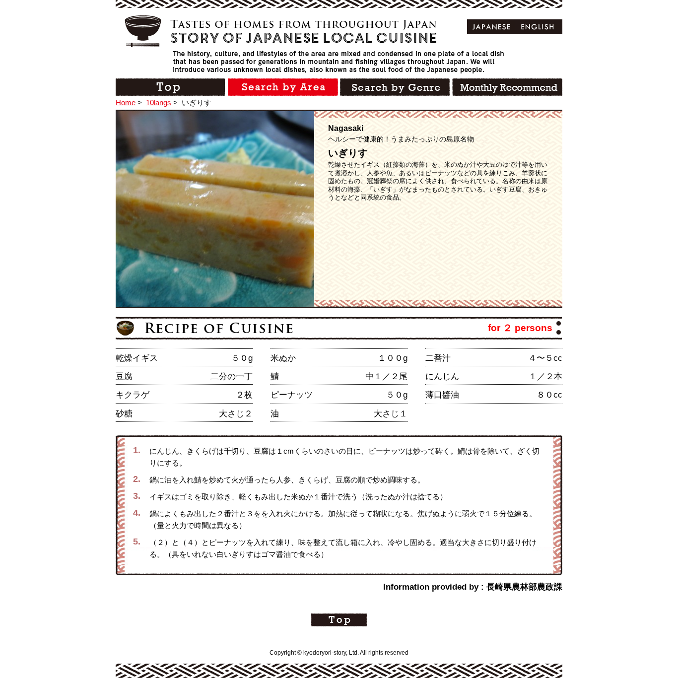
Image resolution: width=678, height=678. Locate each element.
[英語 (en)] (538, 26)
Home (126, 102)
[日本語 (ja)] (492, 26)
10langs (158, 102)
